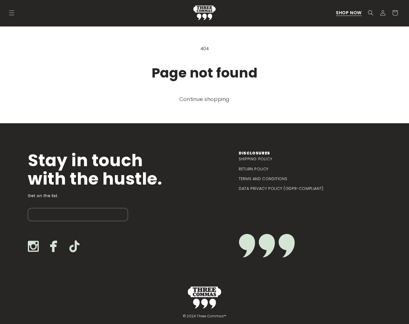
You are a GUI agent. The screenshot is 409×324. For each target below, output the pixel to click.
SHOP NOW (349, 12)
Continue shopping (204, 99)
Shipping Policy (255, 159)
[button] (12, 13)
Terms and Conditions (263, 179)
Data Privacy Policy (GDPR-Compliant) (281, 188)
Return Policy (253, 169)
